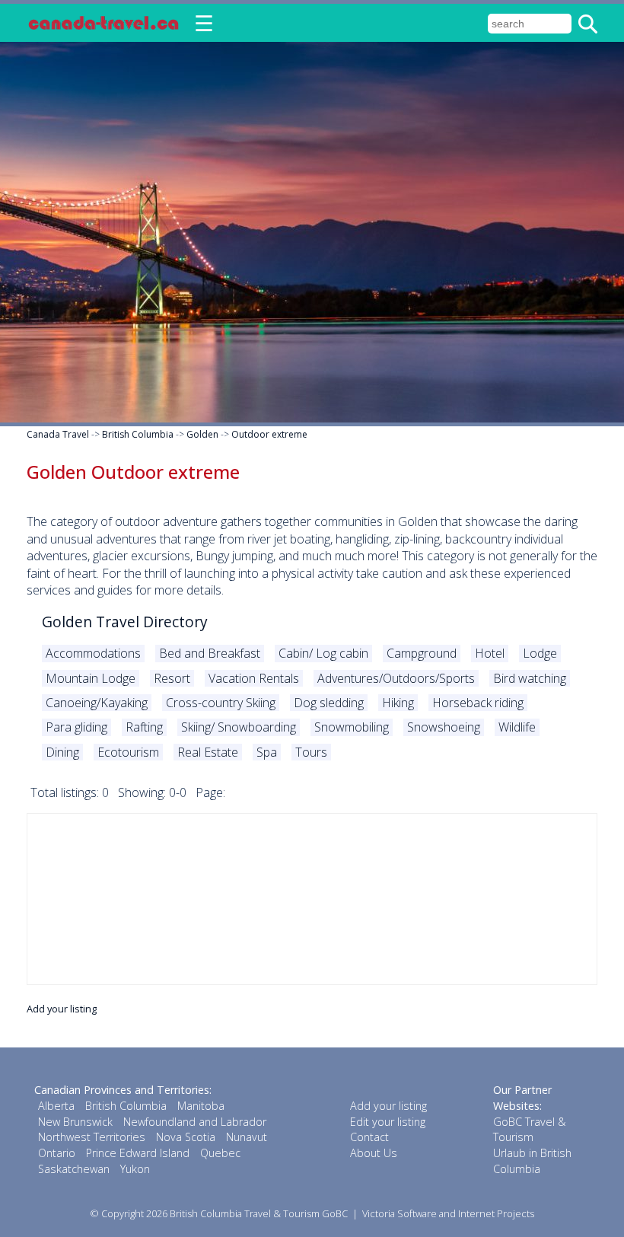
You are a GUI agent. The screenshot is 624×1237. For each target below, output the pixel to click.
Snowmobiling (351, 727)
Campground (422, 653)
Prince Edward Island (137, 1153)
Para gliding (76, 727)
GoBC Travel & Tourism (529, 1129)
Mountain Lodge (90, 678)
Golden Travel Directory (125, 621)
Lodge (540, 653)
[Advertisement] (312, 899)
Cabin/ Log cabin (323, 653)
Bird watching (529, 678)
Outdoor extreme (269, 434)
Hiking (398, 702)
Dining (62, 752)
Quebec (220, 1153)
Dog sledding (329, 702)
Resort (172, 678)
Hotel (490, 653)
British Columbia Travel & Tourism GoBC (259, 1213)
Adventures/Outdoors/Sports (396, 678)
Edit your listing (387, 1121)
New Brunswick (75, 1121)
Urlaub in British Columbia (532, 1161)
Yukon (135, 1169)
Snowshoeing (443, 727)
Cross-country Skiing (220, 702)
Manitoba (200, 1105)
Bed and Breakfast (209, 653)
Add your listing (62, 1008)
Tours (311, 752)
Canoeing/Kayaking (97, 702)
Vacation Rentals (254, 678)
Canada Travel (58, 434)
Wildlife (517, 727)
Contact (369, 1137)
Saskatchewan (74, 1169)
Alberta (56, 1105)
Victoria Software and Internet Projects (448, 1213)
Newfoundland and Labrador (194, 1121)
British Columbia (138, 434)
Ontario (56, 1153)
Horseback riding (478, 702)
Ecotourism (128, 752)
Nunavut (246, 1137)
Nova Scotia (185, 1137)
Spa (266, 752)
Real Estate (207, 752)
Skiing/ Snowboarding (238, 727)
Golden (202, 434)
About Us (373, 1153)
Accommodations (93, 653)
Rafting (144, 727)
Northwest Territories (91, 1137)
